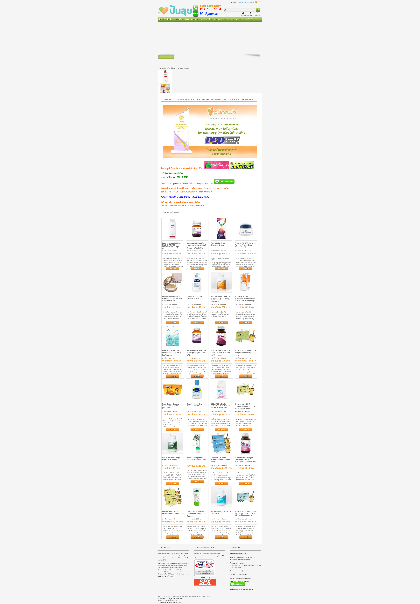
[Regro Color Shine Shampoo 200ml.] (221, 228)
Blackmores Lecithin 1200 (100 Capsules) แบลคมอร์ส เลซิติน (196, 352)
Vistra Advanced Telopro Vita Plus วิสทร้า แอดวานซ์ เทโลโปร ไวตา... (220, 352)
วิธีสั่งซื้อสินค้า (167, 596)
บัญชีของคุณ (250, 2)
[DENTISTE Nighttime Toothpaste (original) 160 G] (197, 443)
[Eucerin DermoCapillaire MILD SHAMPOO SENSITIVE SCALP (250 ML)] (172, 228)
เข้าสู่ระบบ (240, 2)
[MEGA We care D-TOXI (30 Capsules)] (221, 497)
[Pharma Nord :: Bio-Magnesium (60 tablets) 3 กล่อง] (221, 443)
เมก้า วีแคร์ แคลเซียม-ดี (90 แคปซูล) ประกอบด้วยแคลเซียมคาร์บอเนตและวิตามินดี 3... (220, 314)
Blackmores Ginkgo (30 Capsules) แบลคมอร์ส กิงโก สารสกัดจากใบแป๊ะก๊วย (197, 245)
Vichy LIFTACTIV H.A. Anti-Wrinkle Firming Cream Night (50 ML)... (245, 245)
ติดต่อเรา (209, 596)
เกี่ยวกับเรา (202, 596)
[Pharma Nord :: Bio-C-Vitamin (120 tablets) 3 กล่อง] (172, 497)
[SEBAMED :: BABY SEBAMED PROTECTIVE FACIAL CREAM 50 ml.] (221, 389)
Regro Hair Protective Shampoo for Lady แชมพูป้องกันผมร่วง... (171, 352)
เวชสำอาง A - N (230, 19)
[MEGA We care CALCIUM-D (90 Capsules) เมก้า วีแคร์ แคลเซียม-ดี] (221, 282)
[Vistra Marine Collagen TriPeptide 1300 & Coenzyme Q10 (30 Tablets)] (246, 443)
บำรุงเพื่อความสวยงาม (213, 19)
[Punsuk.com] (191, 10)
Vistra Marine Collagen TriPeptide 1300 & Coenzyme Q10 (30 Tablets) (245, 459)
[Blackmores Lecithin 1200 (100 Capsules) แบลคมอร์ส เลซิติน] (197, 336)
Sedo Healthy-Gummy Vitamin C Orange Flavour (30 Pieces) (172, 406)
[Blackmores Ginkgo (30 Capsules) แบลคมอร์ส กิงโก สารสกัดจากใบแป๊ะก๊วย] (197, 228)
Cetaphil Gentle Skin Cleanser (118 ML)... (194, 405)
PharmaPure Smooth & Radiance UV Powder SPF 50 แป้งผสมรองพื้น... (172, 299)
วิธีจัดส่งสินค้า (184, 596)
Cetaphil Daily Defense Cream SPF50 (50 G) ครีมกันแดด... (196, 513)
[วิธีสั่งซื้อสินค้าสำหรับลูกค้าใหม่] (216, 168)
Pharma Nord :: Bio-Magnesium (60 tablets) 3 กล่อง (220, 460)
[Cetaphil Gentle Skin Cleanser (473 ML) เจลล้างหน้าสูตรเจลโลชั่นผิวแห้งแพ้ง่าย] (197, 282)
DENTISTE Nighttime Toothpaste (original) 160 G (197, 458)
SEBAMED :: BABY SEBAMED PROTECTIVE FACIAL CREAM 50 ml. (220, 406)
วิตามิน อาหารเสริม (175, 19)
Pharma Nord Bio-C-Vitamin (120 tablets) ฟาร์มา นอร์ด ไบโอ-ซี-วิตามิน (245, 406)
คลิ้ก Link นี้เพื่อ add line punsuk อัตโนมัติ (197, 184)
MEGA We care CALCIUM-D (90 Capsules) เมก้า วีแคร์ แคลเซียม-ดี (221, 299)
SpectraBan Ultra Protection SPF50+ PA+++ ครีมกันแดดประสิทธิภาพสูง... (245, 299)
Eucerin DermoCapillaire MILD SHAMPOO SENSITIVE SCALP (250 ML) (171, 246)
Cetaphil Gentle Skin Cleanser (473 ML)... (194, 297)
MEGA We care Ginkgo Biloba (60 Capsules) (171, 458)
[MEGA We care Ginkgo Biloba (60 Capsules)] (172, 443)
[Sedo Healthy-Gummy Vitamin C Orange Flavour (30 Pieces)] (172, 389)
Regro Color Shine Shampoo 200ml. (218, 244)
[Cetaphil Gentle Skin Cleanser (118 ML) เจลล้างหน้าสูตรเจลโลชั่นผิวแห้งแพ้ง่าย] (197, 389)
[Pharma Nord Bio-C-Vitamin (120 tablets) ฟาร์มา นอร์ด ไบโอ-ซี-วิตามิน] (246, 389)
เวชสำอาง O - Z (245, 19)
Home (162, 19)
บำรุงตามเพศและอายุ (193, 19)
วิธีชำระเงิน (175, 596)
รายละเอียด (173, 269)
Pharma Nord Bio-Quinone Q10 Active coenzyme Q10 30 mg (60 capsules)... (245, 513)
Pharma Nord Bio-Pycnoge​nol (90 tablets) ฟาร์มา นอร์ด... (245, 352)
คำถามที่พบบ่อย (193, 596)
